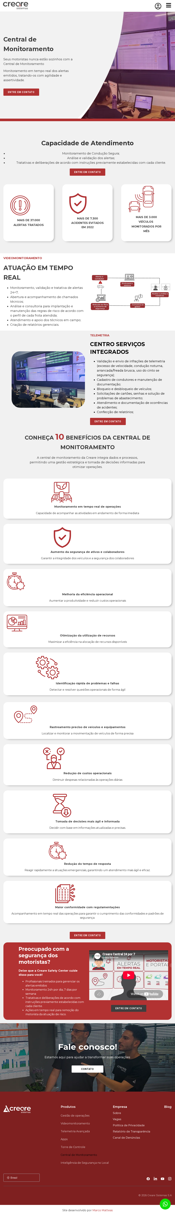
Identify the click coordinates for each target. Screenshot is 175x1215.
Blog (168, 1107)
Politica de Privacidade (129, 1125)
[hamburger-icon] (168, 6)
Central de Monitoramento (79, 1155)
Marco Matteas (102, 1210)
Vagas (117, 1119)
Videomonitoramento (75, 1123)
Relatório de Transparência (131, 1131)
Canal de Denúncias (126, 1137)
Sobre (117, 1113)
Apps (64, 1139)
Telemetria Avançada (75, 1131)
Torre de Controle (73, 1147)
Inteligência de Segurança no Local (85, 1162)
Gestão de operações (75, 1115)
